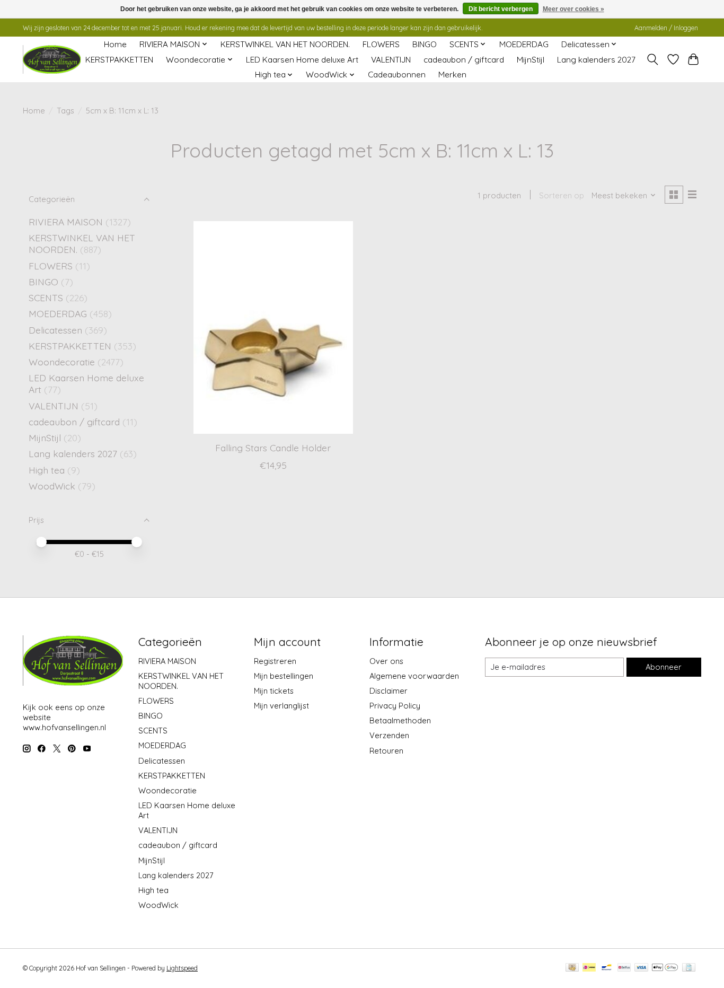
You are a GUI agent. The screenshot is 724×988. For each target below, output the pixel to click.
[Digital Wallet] (665, 968)
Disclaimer (388, 691)
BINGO (424, 44)
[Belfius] (624, 968)
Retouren (386, 751)
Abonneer (664, 667)
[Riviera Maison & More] (52, 59)
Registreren (275, 661)
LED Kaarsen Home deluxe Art (302, 60)
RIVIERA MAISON (66, 222)
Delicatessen (57, 330)
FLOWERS (381, 44)
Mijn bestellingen (283, 676)
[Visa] (641, 968)
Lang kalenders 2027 (596, 60)
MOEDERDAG (524, 44)
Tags (65, 111)
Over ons (386, 661)
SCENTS (46, 297)
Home (115, 44)
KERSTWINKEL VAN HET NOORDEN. (285, 44)
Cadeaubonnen (397, 74)
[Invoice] (688, 968)
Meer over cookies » (573, 9)
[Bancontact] (606, 968)
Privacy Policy (394, 706)
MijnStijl (530, 60)
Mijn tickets (274, 691)
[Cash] (572, 968)
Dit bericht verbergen (501, 9)
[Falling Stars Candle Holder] (273, 327)
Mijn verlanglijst (281, 706)
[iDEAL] (589, 968)
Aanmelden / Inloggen (666, 28)
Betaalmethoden (400, 720)
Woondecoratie (63, 362)
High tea (47, 470)
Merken (452, 74)
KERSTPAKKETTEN (119, 60)
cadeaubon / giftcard (463, 60)
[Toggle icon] (652, 59)
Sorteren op (561, 195)
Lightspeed (182, 968)
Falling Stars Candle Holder (273, 447)
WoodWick (52, 486)
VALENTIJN (391, 60)
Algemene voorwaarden (414, 676)
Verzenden (389, 735)
